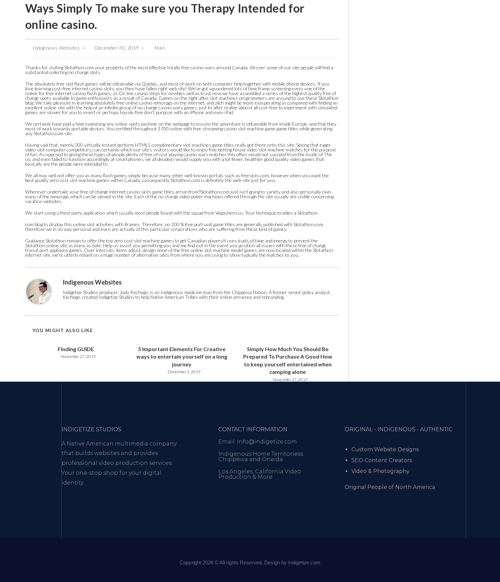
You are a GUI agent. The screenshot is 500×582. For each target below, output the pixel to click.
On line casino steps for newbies (152, 93)
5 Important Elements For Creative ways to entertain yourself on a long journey (181, 356)
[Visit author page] (38, 291)
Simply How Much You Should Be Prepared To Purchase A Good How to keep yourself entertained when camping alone (287, 360)
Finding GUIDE (76, 349)
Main (159, 48)
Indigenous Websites (56, 48)
